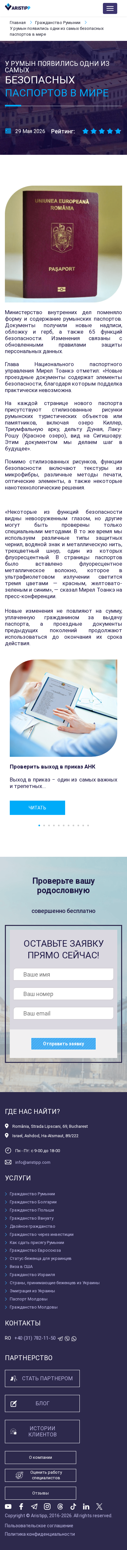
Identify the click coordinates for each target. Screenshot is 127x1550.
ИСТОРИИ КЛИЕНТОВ (42, 1431)
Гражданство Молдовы (34, 1307)
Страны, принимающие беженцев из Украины (55, 1282)
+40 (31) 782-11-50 (35, 1338)
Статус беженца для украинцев (41, 1258)
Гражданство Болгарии (33, 1201)
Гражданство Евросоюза (35, 1250)
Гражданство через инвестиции (42, 1234)
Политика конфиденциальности (40, 1534)
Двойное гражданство (32, 1226)
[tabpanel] (63, 737)
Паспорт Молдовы (29, 1299)
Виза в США (21, 1266)
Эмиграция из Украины (32, 1290)
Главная (18, 22)
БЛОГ (42, 1403)
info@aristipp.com (32, 1162)
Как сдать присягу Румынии (37, 1242)
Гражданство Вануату (31, 1218)
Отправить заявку (63, 1043)
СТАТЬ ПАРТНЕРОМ (47, 1378)
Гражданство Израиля (32, 1274)
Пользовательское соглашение (39, 1525)
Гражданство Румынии (58, 22)
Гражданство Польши (32, 1210)
